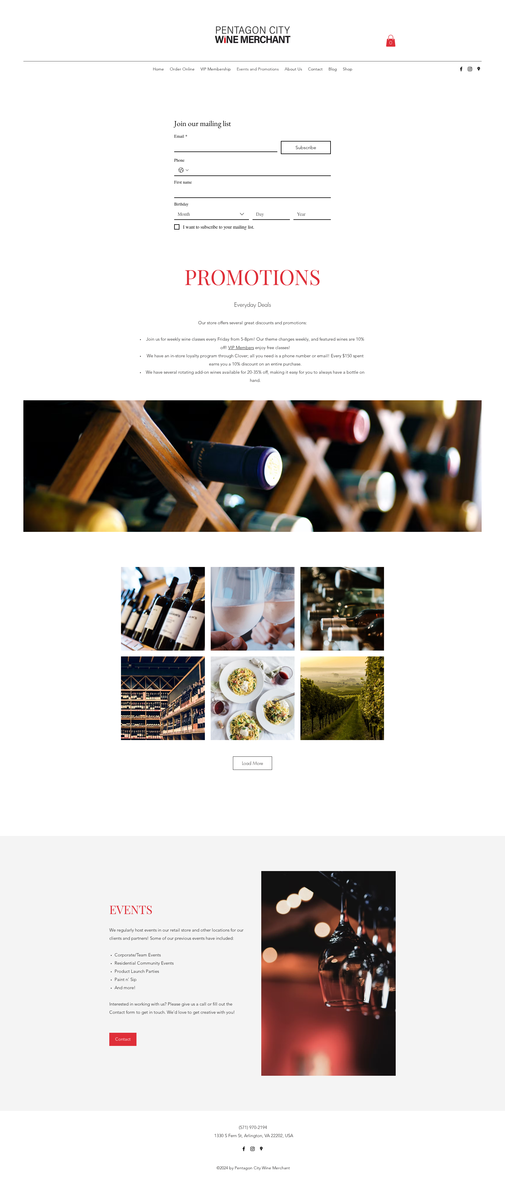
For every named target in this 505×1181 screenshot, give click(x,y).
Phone (179, 160)
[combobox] (211, 214)
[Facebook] (461, 69)
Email (180, 136)
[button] (391, 41)
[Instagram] (470, 69)
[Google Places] (479, 69)
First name (183, 182)
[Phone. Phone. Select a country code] (183, 170)
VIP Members (241, 347)
